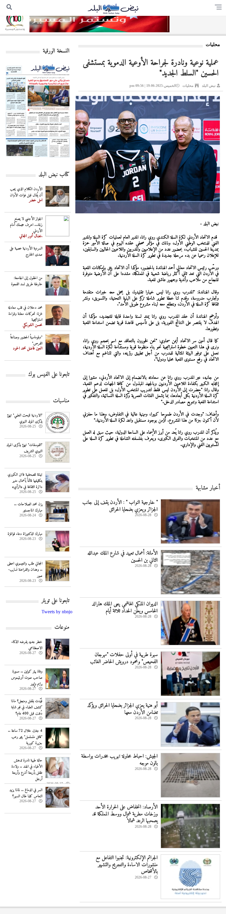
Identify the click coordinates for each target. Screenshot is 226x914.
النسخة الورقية (56, 51)
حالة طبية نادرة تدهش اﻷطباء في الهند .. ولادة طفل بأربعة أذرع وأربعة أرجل (26, 769)
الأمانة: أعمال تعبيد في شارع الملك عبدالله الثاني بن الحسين (122, 557)
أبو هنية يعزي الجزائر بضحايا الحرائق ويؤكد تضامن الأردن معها (122, 709)
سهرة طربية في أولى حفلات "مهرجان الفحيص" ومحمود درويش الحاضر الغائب (124, 658)
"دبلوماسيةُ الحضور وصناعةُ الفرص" (26, 340)
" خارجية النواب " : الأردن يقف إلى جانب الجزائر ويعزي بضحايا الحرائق (120, 506)
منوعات (61, 627)
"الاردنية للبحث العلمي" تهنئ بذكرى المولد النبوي (24, 418)
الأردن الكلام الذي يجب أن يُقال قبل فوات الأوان (26, 192)
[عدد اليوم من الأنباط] (37, 158)
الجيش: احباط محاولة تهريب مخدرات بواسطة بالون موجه (119, 760)
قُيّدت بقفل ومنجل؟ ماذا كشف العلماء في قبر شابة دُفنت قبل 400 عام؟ (26, 707)
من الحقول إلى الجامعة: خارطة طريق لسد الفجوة (26, 281)
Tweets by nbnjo (56, 611)
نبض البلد (208, 86)
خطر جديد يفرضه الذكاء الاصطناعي (26, 644)
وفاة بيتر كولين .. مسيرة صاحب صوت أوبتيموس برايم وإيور (26, 677)
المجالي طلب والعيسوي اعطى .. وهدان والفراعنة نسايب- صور (24, 569)
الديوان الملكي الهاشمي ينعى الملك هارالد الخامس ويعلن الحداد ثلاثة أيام (125, 607)
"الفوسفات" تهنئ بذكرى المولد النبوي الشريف (24, 448)
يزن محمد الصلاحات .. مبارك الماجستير (28, 507)
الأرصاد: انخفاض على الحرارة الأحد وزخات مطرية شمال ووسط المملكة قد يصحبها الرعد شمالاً (125, 814)
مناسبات (61, 401)
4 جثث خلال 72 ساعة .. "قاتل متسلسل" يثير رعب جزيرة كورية (25, 736)
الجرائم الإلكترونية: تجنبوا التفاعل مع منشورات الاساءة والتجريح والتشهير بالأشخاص (127, 864)
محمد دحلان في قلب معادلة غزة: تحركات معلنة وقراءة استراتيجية (25, 313)
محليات (187, 86)
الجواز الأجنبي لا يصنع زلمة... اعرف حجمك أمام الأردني (26, 224)
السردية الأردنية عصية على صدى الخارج (26, 251)
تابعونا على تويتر (55, 601)
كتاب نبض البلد (54, 175)
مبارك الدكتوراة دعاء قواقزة (25, 534)
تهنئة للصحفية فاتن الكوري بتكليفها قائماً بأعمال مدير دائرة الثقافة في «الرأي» (25, 480)
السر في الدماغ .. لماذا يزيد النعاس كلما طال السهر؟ (25, 793)
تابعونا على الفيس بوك (48, 374)
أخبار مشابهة (208, 488)
